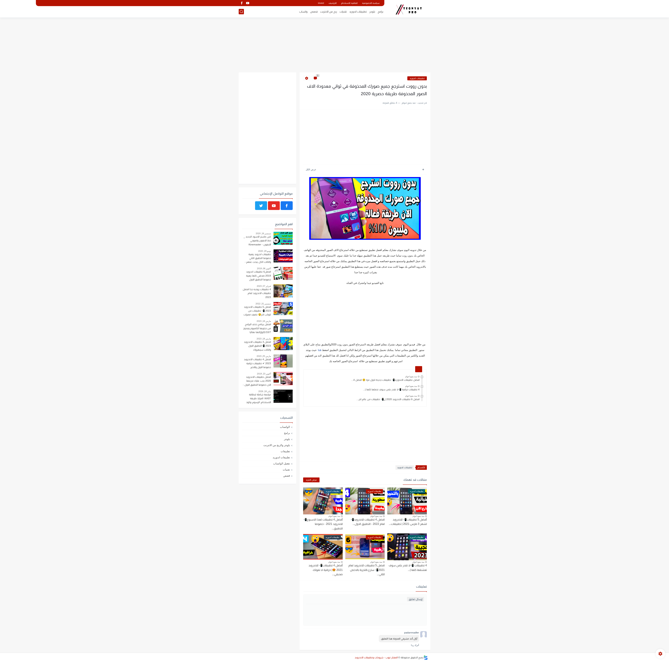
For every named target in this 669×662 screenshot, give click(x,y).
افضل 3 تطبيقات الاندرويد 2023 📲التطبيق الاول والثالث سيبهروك (257, 345)
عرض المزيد (311, 480)
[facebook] (242, 3)
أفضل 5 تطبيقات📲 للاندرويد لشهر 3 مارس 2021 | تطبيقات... (408, 522)
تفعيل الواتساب (281, 463)
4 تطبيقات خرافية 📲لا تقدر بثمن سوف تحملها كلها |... (391, 389)
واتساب (303, 11)
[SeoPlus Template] (426, 657)
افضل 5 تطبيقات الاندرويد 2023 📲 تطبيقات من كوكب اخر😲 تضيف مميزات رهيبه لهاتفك (257, 311)
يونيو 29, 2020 (264, 251)
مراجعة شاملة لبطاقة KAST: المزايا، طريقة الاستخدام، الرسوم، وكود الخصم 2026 (258, 399)
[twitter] (261, 205)
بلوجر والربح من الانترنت (276, 445)
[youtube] (247, 3)
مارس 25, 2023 (264, 356)
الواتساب (285, 426)
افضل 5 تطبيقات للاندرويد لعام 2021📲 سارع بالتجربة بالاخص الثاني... (366, 570)
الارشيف (333, 3)
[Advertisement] (334, 45)
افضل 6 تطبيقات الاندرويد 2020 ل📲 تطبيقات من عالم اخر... (388, 399)
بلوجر (372, 11)
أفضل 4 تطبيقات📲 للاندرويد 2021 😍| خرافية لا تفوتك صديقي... (326, 570)
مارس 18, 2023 (264, 321)
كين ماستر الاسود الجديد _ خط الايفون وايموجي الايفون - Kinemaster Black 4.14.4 (257, 241)
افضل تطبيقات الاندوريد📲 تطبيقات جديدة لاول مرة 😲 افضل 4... (385, 379)
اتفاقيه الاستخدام (349, 3)
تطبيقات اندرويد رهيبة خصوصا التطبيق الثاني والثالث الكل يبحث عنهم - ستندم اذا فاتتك (258, 258)
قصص (314, 11)
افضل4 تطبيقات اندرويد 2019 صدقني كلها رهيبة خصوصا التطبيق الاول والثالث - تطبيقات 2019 (258, 276)
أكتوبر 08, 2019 (264, 268)
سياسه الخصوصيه (370, 3)
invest (321, 3)
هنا (319, 350)
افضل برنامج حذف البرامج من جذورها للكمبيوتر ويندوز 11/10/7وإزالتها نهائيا (257, 328)
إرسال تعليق (415, 599)
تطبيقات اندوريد (358, 11)
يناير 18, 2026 (264, 391)
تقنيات (343, 11)
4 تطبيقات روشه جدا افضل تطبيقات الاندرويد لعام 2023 (257, 293)
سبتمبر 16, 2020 (263, 233)
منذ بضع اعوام (411, 376)
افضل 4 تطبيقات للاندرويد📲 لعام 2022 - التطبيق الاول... (368, 522)
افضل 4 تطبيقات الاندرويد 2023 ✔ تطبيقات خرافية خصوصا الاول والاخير (257, 363)
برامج (380, 11)
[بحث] (241, 11)
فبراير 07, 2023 (264, 286)
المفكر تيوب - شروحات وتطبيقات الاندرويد (376, 657)
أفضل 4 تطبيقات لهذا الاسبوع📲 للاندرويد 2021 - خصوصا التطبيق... (323, 524)
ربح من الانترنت (328, 11)
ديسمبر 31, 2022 (263, 304)
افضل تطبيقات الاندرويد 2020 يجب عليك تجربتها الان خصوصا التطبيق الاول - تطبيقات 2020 (257, 381)
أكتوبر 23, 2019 (264, 374)
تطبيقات (285, 451)
